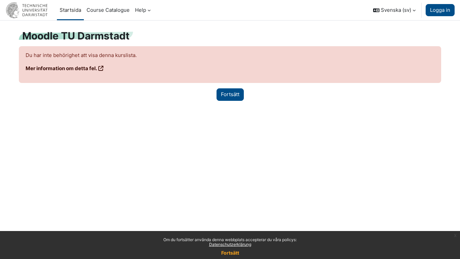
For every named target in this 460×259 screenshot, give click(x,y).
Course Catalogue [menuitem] (108, 10)
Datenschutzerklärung (230, 244)
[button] (394, 10)
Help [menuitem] (140, 10)
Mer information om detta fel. (61, 68)
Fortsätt (230, 253)
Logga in (440, 10)
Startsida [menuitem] (70, 10)
